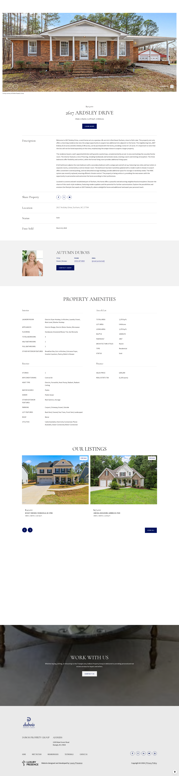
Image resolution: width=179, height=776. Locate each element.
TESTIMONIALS (69, 754)
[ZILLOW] (155, 753)
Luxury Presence (76, 763)
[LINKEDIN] (144, 753)
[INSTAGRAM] (138, 753)
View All (150, 530)
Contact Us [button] (89, 674)
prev (10, 86)
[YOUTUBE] (149, 753)
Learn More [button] (89, 126)
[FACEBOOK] (132, 753)
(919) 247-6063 (79, 261)
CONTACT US (83, 754)
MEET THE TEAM (36, 754)
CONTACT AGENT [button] (65, 268)
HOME (24, 754)
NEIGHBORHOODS (53, 754)
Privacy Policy (151, 763)
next (15, 86)
